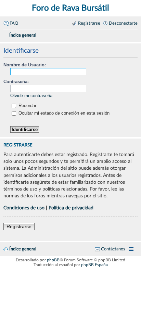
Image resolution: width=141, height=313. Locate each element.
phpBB (53, 260)
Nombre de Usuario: (24, 64)
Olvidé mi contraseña (31, 95)
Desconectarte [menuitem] (123, 23)
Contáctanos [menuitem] (113, 249)
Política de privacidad (71, 207)
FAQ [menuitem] (14, 23)
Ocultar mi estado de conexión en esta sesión (63, 113)
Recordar (26, 105)
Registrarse (19, 226)
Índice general (22, 249)
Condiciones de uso (23, 207)
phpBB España (94, 265)
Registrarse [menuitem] (89, 23)
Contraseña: (16, 81)
